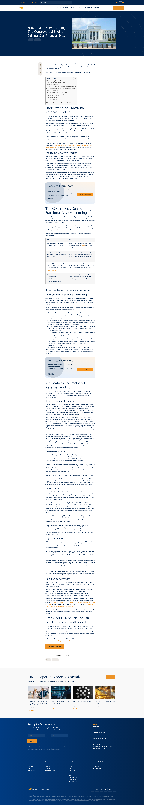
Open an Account (73, 777)
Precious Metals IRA (50, 763)
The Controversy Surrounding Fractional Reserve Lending (61, 86)
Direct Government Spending (57, 94)
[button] (40, 64)
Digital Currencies (54, 99)
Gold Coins (30, 763)
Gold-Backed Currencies (55, 101)
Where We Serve (73, 772)
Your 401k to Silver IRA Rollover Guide (82, 702)
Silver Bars (30, 766)
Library (95, 763)
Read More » (31, 710)
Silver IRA (47, 768)
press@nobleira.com (100, 739)
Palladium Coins (31, 772)
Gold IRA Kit (48, 772)
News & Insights (97, 766)
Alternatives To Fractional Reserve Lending (58, 92)
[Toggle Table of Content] (74, 78)
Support (71, 775)
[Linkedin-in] (97, 790)
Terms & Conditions (73, 781)
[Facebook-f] (92, 790)
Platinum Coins (31, 770)
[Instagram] (110, 790)
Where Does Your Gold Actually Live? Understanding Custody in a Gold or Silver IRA (38, 703)
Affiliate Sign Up (97, 768)
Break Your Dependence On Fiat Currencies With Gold (60, 103)
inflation (83, 245)
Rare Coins (47, 761)
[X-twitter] (101, 790)
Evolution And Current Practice (57, 82)
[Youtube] (106, 790)
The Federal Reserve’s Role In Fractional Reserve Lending (61, 88)
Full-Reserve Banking (55, 95)
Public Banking (53, 97)
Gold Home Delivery (50, 770)
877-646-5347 (98, 726)
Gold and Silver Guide (98, 761)
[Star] (114, 790)
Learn (70, 768)
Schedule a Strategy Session (84, 194)
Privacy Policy (72, 779)
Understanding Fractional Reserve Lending (57, 81)
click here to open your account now (62, 641)
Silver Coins (30, 768)
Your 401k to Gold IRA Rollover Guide (105, 702)
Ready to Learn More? (52, 84)
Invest (70, 766)
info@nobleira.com (99, 733)
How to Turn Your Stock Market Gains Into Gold (60, 702)
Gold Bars (30, 761)
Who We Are (72, 770)
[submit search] (41, 2)
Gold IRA (47, 766)
